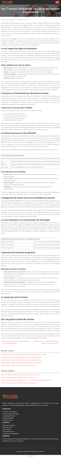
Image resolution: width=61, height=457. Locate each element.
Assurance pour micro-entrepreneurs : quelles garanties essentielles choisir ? (46, 342)
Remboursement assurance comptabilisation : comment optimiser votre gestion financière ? (26, 380)
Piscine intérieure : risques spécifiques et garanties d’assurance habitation (21, 363)
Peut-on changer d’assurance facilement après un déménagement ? (19, 383)
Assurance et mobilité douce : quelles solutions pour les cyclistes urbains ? (15, 342)
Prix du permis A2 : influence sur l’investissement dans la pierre (18, 365)
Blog (3, 19)
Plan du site (30, 456)
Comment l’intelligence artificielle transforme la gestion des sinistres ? (20, 375)
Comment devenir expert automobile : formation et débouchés (18, 377)
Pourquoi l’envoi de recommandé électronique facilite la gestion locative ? (21, 360)
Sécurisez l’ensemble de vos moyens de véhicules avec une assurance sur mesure (23, 355)
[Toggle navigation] (57, 2)
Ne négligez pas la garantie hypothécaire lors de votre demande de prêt (21, 357)
